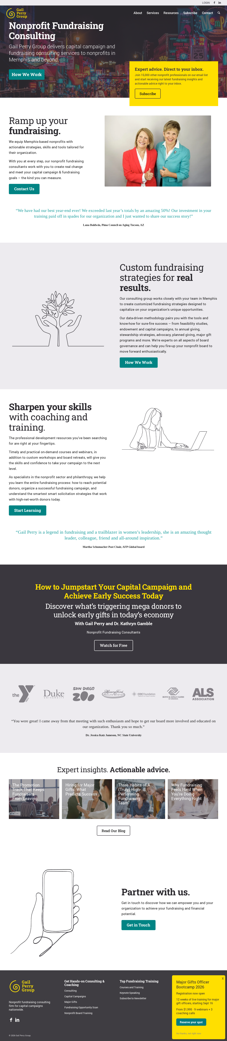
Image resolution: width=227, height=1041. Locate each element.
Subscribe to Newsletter (133, 998)
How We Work (27, 74)
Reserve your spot (191, 1022)
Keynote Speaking (130, 992)
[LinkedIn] (17, 1020)
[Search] (218, 12)
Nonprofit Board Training (78, 1013)
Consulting (70, 990)
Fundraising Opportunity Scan (81, 1007)
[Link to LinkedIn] (219, 2)
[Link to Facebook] (214, 2)
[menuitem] (205, 3)
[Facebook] (11, 1020)
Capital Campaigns (75, 996)
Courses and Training (131, 987)
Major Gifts (70, 1002)
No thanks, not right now (188, 1033)
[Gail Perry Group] (17, 12)
